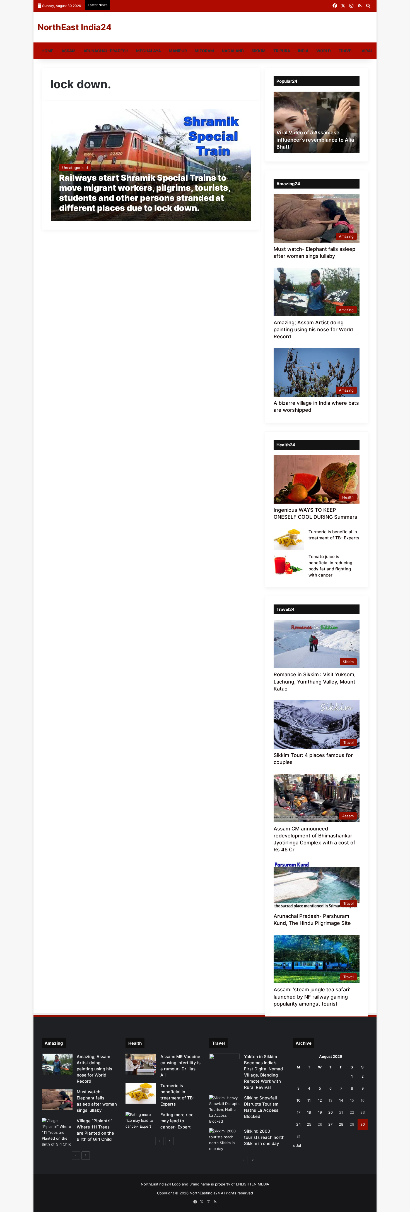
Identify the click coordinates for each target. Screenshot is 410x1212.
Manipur (178, 50)
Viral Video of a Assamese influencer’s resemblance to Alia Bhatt (315, 139)
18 (309, 1112)
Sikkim (259, 50)
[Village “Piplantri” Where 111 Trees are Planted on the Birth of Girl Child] (57, 1132)
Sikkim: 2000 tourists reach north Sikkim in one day (264, 1137)
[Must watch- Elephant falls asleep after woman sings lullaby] (57, 1099)
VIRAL (367, 50)
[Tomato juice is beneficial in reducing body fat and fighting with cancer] (289, 564)
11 (309, 1100)
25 (309, 1124)
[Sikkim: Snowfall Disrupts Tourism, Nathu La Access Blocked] (224, 1109)
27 (330, 1124)
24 (298, 1124)
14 (341, 1100)
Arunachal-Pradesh (105, 50)
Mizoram (204, 50)
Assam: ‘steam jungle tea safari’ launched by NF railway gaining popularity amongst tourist (312, 996)
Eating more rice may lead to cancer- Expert (177, 1121)
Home (48, 50)
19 (320, 1112)
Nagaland (233, 50)
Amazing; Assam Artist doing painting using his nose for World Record (313, 329)
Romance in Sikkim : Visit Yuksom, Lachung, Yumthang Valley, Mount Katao (315, 681)
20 (330, 1112)
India (303, 50)
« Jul (297, 1145)
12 (320, 1100)
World (323, 50)
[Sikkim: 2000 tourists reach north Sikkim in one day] (224, 1140)
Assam (68, 50)
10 (298, 1100)
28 (341, 1124)
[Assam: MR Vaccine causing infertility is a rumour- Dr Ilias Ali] (141, 1064)
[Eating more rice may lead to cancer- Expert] (141, 1122)
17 (298, 1112)
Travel (346, 50)
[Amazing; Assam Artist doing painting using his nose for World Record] (57, 1064)
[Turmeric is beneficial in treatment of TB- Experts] (289, 539)
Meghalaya (148, 50)
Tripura (281, 50)
